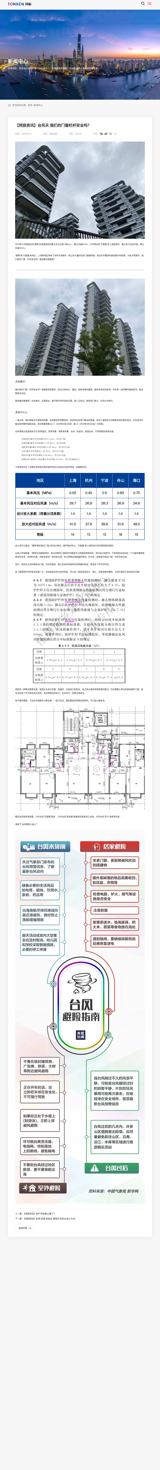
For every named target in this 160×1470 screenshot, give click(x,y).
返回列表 (22, 1228)
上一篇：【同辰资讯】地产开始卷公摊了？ (35, 1213)
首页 (30, 105)
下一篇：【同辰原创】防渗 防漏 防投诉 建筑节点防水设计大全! (45, 1218)
